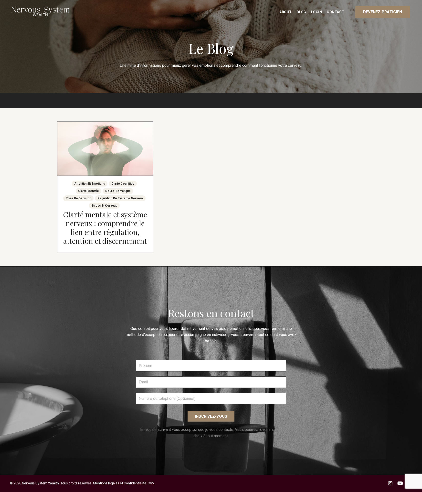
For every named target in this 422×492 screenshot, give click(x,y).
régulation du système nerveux (120, 198)
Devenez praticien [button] (382, 12)
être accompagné (191, 334)
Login (316, 12)
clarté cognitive (122, 183)
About (285, 12)
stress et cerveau (104, 205)
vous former (271, 328)
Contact (335, 12)
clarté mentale (88, 191)
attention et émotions (89, 183)
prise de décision (78, 198)
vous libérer (170, 328)
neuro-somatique (118, 191)
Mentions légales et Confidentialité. (120, 483)
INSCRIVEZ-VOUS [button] (211, 416)
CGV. (151, 483)
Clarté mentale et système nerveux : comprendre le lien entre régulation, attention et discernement (105, 227)
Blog (301, 12)
